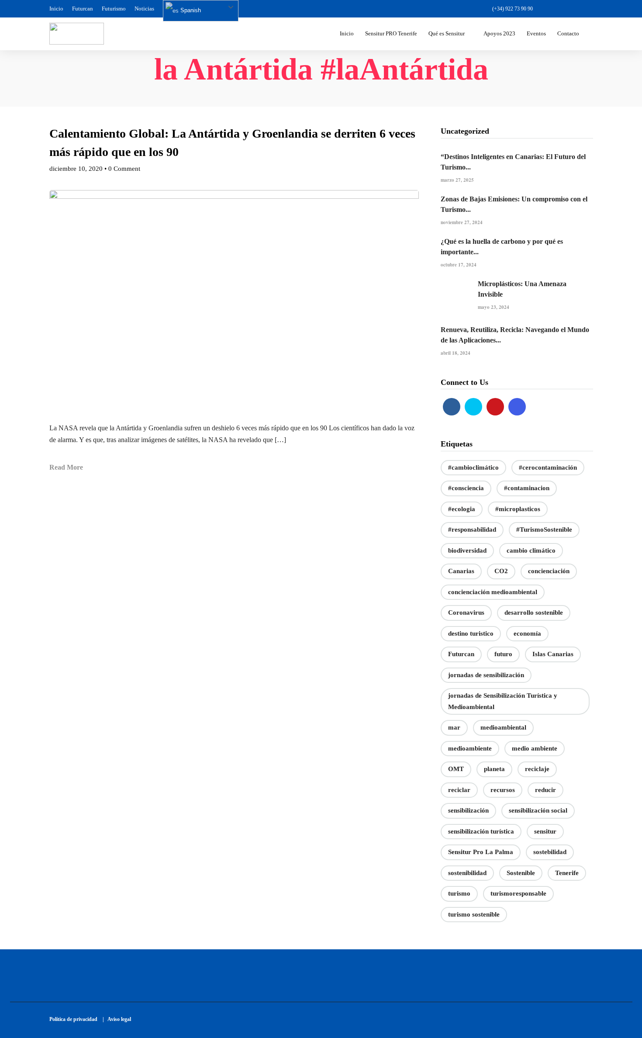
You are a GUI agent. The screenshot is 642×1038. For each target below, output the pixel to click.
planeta (494, 768)
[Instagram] (588, 8)
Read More (66, 467)
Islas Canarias (552, 653)
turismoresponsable (518, 893)
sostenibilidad (467, 872)
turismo (459, 893)
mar (454, 727)
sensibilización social (538, 810)
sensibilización (468, 810)
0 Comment (124, 168)
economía (527, 633)
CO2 (501, 570)
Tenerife (567, 872)
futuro (503, 653)
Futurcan (82, 8)
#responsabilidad (472, 529)
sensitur (545, 831)
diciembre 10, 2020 (76, 168)
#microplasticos (517, 508)
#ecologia (461, 508)
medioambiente (470, 748)
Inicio (56, 8)
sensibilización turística (481, 831)
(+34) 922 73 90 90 (512, 9)
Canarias (461, 570)
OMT (456, 768)
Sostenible (521, 872)
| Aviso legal (117, 1019)
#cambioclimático (473, 467)
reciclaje (537, 768)
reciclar (459, 789)
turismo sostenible (474, 914)
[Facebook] (451, 406)
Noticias (144, 8)
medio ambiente (534, 748)
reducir (545, 789)
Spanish (190, 10)
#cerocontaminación (548, 467)
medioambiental (503, 727)
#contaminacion (526, 487)
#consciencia (466, 487)
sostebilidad (549, 851)
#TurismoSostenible (544, 529)
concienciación (549, 570)
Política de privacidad (75, 1019)
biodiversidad (467, 550)
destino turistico (471, 633)
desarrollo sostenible (533, 612)
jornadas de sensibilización (486, 674)
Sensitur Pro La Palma (480, 851)
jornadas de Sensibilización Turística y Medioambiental (502, 701)
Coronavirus (466, 612)
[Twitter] (473, 406)
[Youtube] (573, 8)
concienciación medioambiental (492, 591)
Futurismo (114, 8)
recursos (502, 789)
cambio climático (531, 550)
